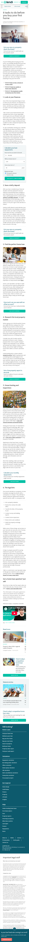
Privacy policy (6, 840)
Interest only (10, 175)
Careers (19, 837)
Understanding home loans (9, 808)
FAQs (4, 804)
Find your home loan (7, 733)
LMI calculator (6, 770)
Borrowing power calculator (9, 762)
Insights (4, 799)
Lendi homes (5, 789)
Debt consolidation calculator (10, 773)
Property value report (8, 748)
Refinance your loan (7, 736)
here (22, 280)
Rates (3, 831)
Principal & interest (12, 173)
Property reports (6, 816)
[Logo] (8, 2)
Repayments (5, 828)
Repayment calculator (8, 760)
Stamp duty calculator (8, 775)
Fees (3, 813)
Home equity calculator (8, 767)
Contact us (5, 842)
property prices (7, 355)
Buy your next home (7, 741)
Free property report (7, 778)
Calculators (6, 756)
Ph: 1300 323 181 (6, 850)
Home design (5, 787)
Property (4, 794)
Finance (4, 792)
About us (4, 837)
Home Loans (6, 730)
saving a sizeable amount (10, 197)
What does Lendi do (7, 821)
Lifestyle (4, 797)
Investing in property (8, 818)
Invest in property (7, 743)
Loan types (5, 823)
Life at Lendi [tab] (17, 6)
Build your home (6, 746)
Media (12, 837)
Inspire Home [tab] (7, 6)
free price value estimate (13, 437)
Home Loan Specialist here (14, 588)
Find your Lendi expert (8, 751)
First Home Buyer (10, 622)
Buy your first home (7, 738)
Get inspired (6, 783)
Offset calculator (6, 765)
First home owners (7, 811)
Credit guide (16, 840)
